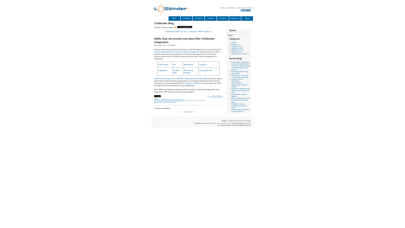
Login (224, 120)
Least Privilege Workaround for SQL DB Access (240, 110)
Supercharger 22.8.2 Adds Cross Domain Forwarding (239, 76)
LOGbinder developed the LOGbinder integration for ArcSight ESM (180, 78)
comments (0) (212, 97)
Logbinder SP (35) (237, 48)
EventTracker (163, 64)
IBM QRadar (188, 64)
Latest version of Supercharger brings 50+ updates (239, 85)
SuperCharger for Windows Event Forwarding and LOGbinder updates (169, 99)
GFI (174, 64)
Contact (250, 8)
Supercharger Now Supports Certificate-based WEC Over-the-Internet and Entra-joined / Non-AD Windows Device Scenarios (240, 66)
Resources (235, 18)
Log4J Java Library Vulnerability (237, 80)
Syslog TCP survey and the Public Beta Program (165, 102)
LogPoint (203, 64)
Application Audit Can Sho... (177, 31)
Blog (223, 8)
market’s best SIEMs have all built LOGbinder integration (176, 52)
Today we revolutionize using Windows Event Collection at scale (240, 90)
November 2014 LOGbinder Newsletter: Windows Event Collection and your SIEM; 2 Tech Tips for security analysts (179, 100)
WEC (174, 18)
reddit (220, 96)
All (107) (234, 42)
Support (211, 18)
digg (216, 96)
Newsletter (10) (236, 52)
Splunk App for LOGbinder (190, 83)
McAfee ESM (176, 71)
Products (198, 18)
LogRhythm (162, 70)
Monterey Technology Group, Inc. (220, 123)
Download (241, 8)
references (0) (220, 97)
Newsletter (230, 8)
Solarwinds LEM (205, 70)
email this (209, 96)
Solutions (186, 18)
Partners (222, 18)
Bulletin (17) (235, 44)
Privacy (247, 120)
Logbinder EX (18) (237, 46)
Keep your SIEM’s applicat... (200, 31)
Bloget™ (191, 112)
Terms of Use (235, 120)
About (247, 18)
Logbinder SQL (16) (237, 50)
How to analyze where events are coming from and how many (240, 100)
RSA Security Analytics (189, 71)
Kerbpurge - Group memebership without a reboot (239, 106)
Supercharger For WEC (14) (240, 54)
